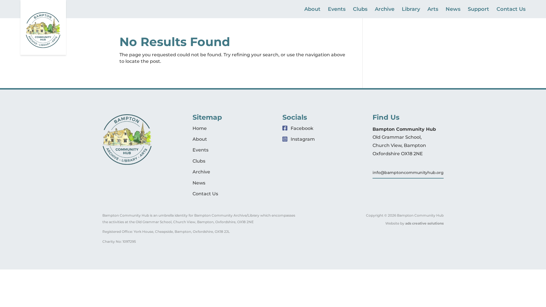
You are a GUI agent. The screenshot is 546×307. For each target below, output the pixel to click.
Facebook (301, 128)
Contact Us (511, 9)
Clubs (360, 9)
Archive (384, 9)
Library (411, 9)
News (453, 9)
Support (478, 9)
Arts (432, 9)
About (312, 9)
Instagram (302, 139)
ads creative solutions (424, 223)
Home (200, 128)
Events (337, 9)
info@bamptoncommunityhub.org (408, 172)
